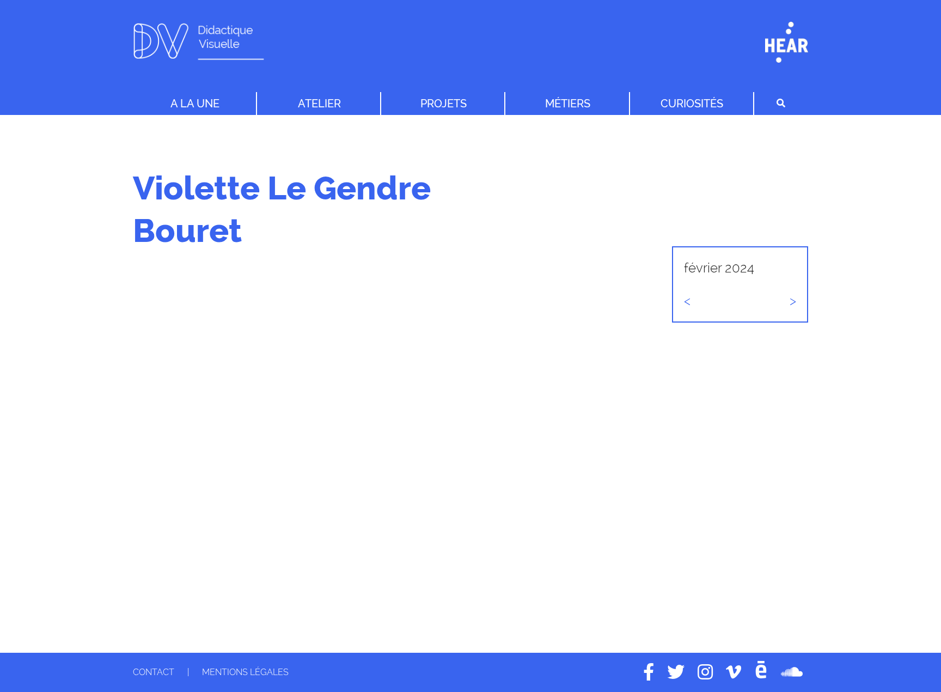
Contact (153, 672)
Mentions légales (245, 672)
